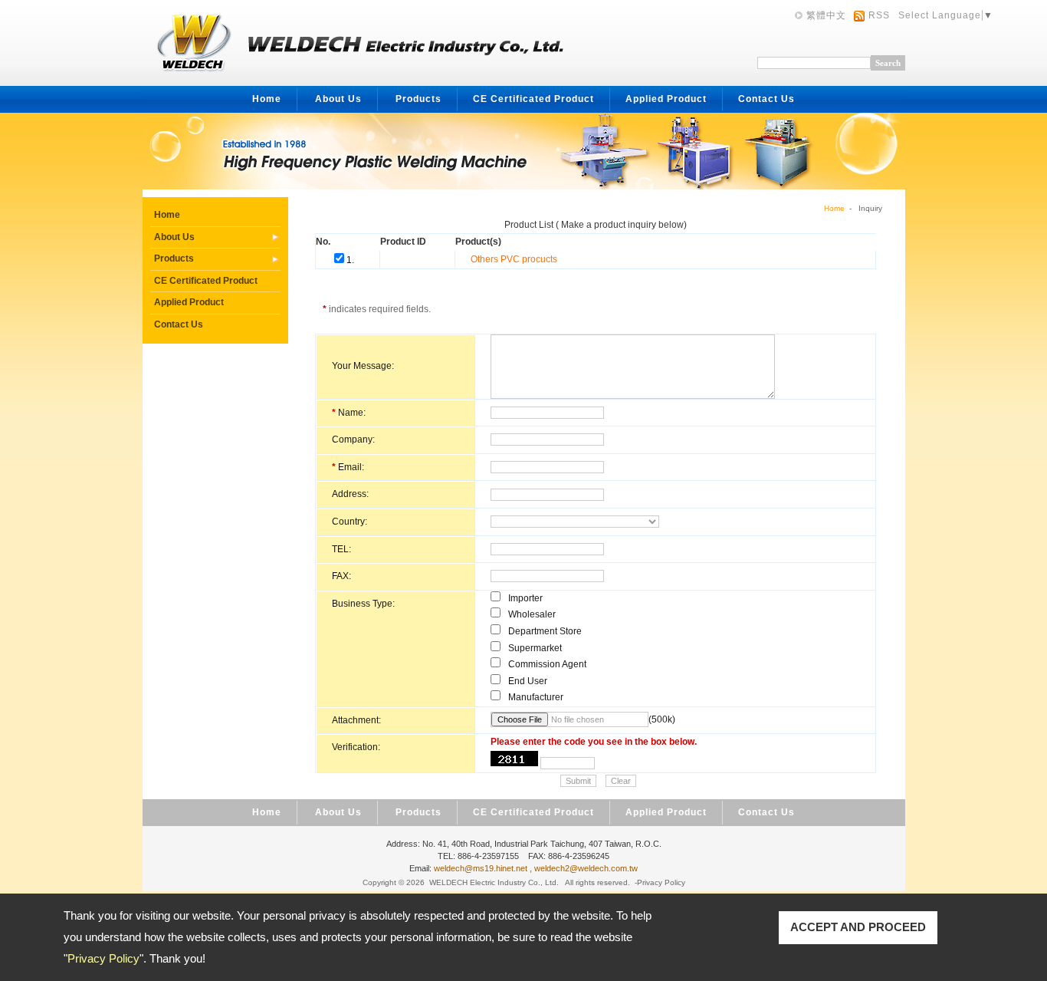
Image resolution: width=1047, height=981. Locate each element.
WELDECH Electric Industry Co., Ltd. (494, 882)
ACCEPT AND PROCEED (858, 926)
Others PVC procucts (514, 259)
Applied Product (666, 99)
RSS (879, 15)
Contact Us (766, 99)
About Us (338, 99)
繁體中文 (826, 15)
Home (266, 99)
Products (418, 99)
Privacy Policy (103, 958)
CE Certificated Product (533, 99)
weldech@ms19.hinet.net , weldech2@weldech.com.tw (536, 868)
